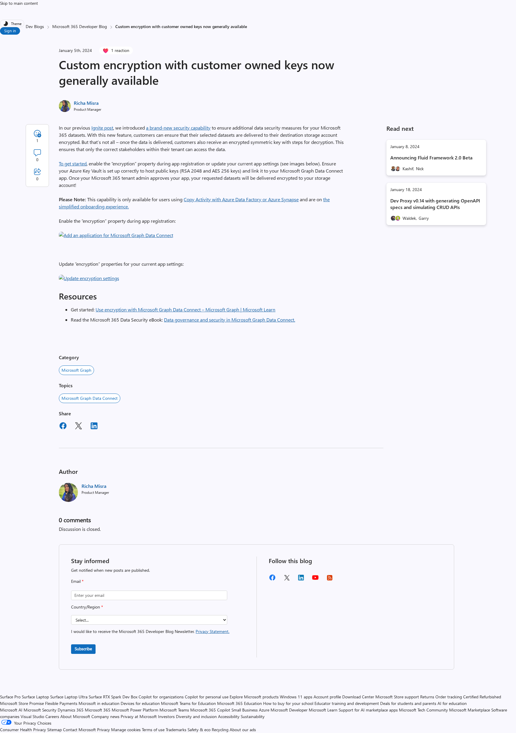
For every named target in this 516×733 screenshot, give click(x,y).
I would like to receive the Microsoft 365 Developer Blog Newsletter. (150, 631)
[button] (116, 235)
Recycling (220, 729)
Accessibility (228, 716)
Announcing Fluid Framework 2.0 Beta (431, 157)
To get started (73, 163)
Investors (166, 716)
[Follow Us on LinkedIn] (301, 580)
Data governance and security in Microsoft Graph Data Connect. (229, 319)
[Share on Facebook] (63, 427)
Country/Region (87, 607)
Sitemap (54, 729)
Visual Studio (32, 716)
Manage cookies (126, 729)
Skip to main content (19, 3)
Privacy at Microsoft (139, 716)
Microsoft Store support (397, 697)
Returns (427, 697)
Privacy (104, 729)
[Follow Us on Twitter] (286, 580)
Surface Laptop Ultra (68, 697)
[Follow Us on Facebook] (272, 580)
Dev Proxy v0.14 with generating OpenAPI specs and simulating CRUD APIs (435, 203)
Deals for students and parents (408, 703)
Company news (105, 716)
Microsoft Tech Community (423, 710)
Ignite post (102, 128)
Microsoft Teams (174, 710)
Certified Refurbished (482, 697)
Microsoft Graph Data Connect (90, 398)
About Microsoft (75, 716)
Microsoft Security (40, 710)
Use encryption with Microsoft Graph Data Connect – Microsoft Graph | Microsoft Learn (185, 309)
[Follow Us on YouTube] (315, 580)
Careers (52, 716)
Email (77, 581)
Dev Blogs (35, 26)
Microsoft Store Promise (22, 703)
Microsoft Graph (76, 370)
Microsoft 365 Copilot (210, 710)
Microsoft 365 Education (239, 703)
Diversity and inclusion (196, 716)
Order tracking (448, 697)
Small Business (244, 710)
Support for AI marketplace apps (368, 710)
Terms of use (153, 729)
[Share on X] (78, 427)
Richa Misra (86, 103)
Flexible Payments (61, 703)
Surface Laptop (35, 697)
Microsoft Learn (323, 710)
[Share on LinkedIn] (94, 427)
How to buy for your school (288, 703)
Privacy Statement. (212, 631)
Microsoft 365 (97, 710)
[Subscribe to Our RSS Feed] (329, 580)
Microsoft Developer (289, 710)
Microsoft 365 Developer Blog (79, 26)
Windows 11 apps (296, 697)
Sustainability (253, 716)
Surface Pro (10, 697)
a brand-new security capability (178, 128)
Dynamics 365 (71, 710)
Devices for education (140, 703)
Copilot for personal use (206, 697)
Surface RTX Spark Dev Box (113, 697)
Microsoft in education (99, 703)
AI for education (452, 703)
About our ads (243, 729)
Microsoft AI (11, 710)
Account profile (327, 697)
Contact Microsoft (79, 729)
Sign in (10, 30)
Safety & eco (199, 729)
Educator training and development (346, 703)
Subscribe (83, 648)
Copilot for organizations (161, 697)
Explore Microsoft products (254, 697)
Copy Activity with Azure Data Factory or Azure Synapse (241, 199)
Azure (264, 710)
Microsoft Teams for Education (188, 703)
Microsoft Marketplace (469, 710)
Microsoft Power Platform (135, 710)
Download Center (358, 697)
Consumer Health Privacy (23, 729)
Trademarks (176, 729)
